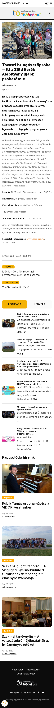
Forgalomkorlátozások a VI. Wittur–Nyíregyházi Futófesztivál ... (32, 431)
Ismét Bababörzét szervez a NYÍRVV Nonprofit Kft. (32, 382)
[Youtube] (27, 3)
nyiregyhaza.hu (9, 85)
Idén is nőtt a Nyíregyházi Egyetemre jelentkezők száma (21, 273)
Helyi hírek (7, 498)
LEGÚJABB (14, 304)
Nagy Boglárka (8, 516)
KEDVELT (39, 304)
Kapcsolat (17, 669)
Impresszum (33, 669)
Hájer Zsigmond (9, 654)
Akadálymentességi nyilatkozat (22, 692)
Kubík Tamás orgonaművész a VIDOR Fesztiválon (33, 315)
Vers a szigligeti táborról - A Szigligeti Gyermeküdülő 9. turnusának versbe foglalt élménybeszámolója (24, 572)
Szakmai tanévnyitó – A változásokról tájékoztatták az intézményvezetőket (34, 364)
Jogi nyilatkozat (26, 673)
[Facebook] (23, 3)
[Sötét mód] (51, 3)
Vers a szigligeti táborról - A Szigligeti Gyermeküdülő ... (32, 341)
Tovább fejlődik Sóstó (15, 287)
